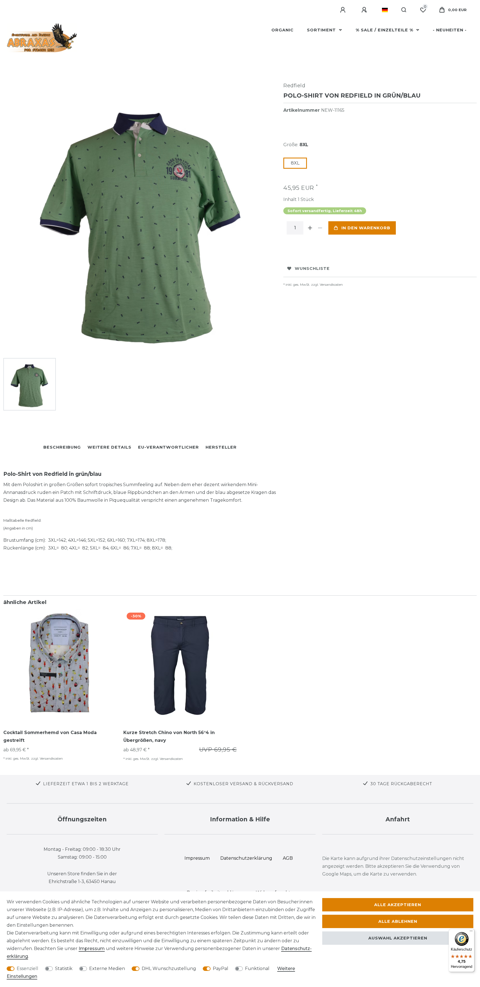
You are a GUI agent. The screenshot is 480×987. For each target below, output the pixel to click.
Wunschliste (312, 268)
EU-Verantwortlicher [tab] (168, 447)
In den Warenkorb (365, 227)
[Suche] (404, 10)
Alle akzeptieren (397, 904)
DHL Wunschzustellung (169, 968)
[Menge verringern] (320, 228)
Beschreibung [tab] (62, 447)
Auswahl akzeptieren (397, 938)
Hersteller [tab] (221, 447)
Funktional (257, 968)
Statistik (63, 968)
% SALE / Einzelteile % (385, 30)
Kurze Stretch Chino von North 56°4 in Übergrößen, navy (169, 736)
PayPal (220, 968)
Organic (282, 30)
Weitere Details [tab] (109, 447)
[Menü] (471, 932)
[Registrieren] (365, 10)
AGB (288, 858)
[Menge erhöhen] (310, 228)
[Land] (384, 10)
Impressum (92, 948)
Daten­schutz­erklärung (246, 858)
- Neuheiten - (450, 30)
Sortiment (322, 30)
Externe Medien (107, 968)
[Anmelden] (343, 10)
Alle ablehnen (397, 921)
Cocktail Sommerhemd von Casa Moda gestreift (50, 736)
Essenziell (27, 968)
